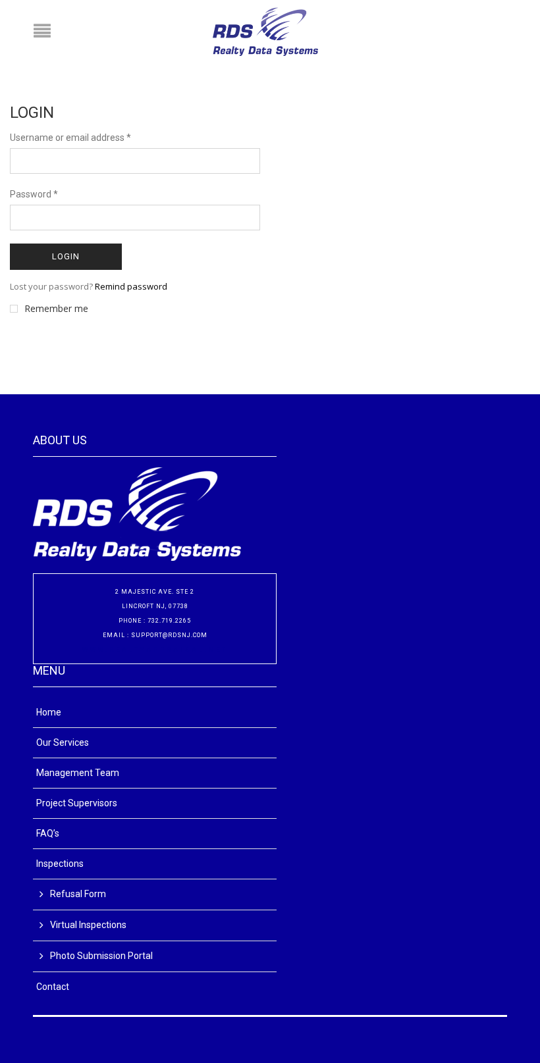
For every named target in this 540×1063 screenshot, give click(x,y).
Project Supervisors (76, 803)
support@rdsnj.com (169, 635)
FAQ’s (47, 833)
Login (66, 256)
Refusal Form (78, 894)
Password (34, 194)
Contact (52, 986)
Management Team (77, 772)
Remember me (56, 309)
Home (48, 712)
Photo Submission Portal (101, 955)
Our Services (62, 742)
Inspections (60, 863)
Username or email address (70, 137)
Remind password (131, 286)
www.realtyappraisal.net (155, 649)
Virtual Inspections (88, 925)
